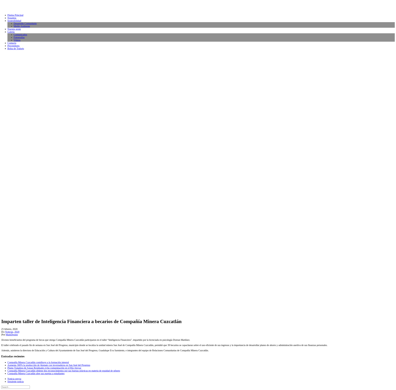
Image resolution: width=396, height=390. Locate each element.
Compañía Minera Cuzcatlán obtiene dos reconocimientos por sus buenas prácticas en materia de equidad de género (63, 370)
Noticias (9, 332)
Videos (17, 40)
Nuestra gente (14, 29)
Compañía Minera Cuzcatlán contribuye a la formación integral (38, 362)
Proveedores (13, 45)
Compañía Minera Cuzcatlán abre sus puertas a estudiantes (36, 373)
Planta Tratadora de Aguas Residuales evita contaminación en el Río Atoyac (44, 368)
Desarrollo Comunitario (25, 23)
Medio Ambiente (22, 26)
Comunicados (20, 34)
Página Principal (15, 15)
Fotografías (19, 37)
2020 (16, 332)
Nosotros (11, 18)
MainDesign (12, 334)
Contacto (11, 43)
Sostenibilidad (14, 20)
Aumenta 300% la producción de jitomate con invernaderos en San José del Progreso (48, 365)
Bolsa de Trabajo (15, 48)
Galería (11, 32)
